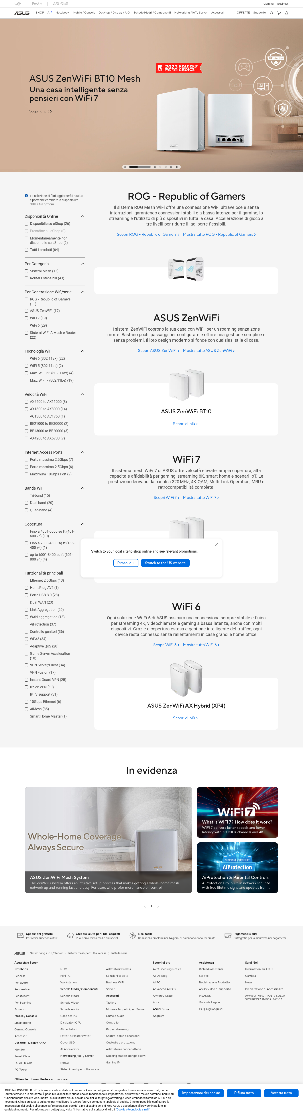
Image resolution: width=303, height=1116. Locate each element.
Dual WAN (33, 601)
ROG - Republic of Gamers (45, 298)
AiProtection (34, 623)
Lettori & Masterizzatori (75, 1036)
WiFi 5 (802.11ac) (38, 365)
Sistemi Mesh (35, 270)
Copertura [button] (33, 524)
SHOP (40, 12)
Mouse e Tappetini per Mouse (125, 1009)
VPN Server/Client (39, 664)
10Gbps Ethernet (38, 700)
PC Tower (20, 1069)
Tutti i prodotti (36, 249)
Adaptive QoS (35, 645)
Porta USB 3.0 (35, 594)
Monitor (19, 1049)
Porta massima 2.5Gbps (44, 458)
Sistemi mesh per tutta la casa (79, 1069)
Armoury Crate (163, 996)
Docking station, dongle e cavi (126, 1056)
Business (283, 4)
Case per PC (68, 1016)
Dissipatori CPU (70, 1022)
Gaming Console (25, 1029)
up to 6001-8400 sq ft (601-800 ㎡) (52, 553)
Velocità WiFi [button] (36, 394)
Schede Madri (69, 996)
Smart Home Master (40, 715)
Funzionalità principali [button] (44, 573)
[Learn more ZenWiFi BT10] (151, 171)
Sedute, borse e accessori (123, 1036)
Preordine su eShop (40, 230)
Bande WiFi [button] (34, 488)
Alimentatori (68, 1029)
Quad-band (33, 509)
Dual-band (33, 502)
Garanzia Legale (209, 1002)
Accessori (20, 1009)
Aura (156, 1002)
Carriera (250, 976)
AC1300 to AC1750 (39, 415)
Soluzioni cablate (117, 976)
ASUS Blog (160, 976)
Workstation (68, 982)
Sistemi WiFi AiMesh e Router (48, 332)
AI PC (156, 982)
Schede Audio (69, 1009)
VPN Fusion (34, 671)
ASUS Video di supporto (215, 989)
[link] (22, 13)
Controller (113, 1022)
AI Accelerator (69, 1049)
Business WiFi (115, 982)
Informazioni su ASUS (259, 969)
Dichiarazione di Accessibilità (264, 989)
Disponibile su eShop (41, 222)
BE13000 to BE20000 (41, 430)
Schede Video (69, 1002)
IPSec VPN (33, 686)
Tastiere (111, 1002)
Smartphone (22, 1023)
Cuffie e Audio (115, 1016)
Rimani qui (125, 563)
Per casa (20, 976)
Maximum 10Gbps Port (43, 473)
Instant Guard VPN (39, 679)
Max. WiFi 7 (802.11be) (43, 379)
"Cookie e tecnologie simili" (133, 1109)
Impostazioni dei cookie (201, 1093)
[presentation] (26, 195)
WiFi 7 (29, 317)
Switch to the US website (165, 563)
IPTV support (35, 693)
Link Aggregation (38, 608)
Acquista (158, 1016)
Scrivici (204, 976)
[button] (269, 4)
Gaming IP (113, 1062)
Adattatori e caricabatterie (123, 1049)
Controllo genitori (38, 630)
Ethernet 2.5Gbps (38, 579)
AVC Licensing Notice (167, 969)
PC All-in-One (23, 1063)
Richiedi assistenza (211, 969)
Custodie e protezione (120, 1042)
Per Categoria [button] (37, 263)
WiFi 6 (29, 324)
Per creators (22, 989)
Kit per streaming (117, 1029)
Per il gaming (22, 1002)
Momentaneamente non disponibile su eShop (52, 239)
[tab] (125, 167)
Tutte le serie (119, 953)
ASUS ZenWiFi (36, 310)
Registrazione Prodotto (214, 982)
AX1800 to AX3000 (39, 408)
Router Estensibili (38, 277)
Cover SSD (67, 1042)
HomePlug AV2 (36, 586)
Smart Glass (22, 1056)
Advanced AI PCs (164, 989)
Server (110, 989)
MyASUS (205, 996)
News (248, 982)
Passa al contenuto (17, 13)
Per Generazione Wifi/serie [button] (48, 292)
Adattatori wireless (118, 969)
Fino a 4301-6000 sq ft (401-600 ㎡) (53, 530)
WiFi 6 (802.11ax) (38, 357)
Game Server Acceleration (45, 652)
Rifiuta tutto (244, 1093)
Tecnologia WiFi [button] (38, 351)
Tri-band (31, 494)
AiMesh (30, 708)
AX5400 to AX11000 (40, 400)
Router (64, 1063)
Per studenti (22, 996)
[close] (216, 544)
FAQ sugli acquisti (210, 1009)
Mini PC (65, 976)
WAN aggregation (38, 616)
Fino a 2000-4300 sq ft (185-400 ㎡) (53, 542)
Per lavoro (21, 983)
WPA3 (29, 638)
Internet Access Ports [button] (44, 452)
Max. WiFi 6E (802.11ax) (44, 372)
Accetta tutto (281, 1093)
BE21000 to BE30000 (41, 422)
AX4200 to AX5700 (39, 437)
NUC (63, 969)
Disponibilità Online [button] (41, 216)
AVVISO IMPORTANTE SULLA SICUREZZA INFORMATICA (265, 997)
